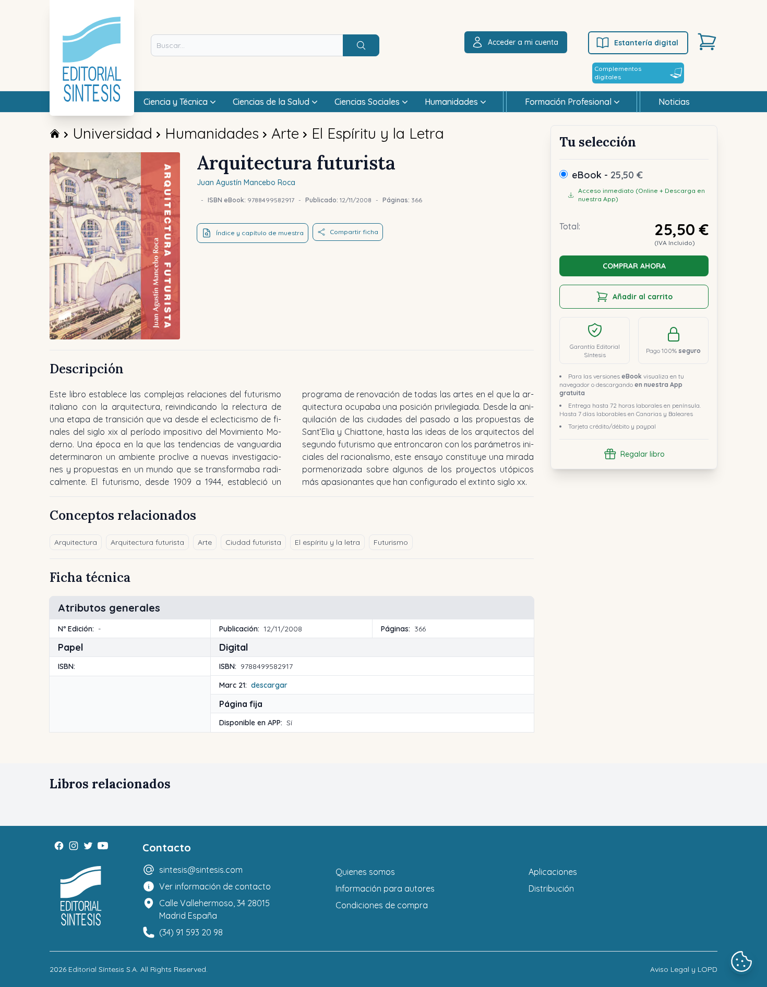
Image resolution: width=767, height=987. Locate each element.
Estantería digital (646, 42)
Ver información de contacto (215, 886)
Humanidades (212, 133)
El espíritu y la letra (327, 542)
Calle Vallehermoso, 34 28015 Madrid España (214, 909)
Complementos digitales (617, 73)
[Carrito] (707, 41)
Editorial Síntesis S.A (102, 969)
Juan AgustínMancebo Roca (246, 182)
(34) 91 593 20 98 (191, 932)
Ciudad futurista (253, 542)
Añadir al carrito (643, 296)
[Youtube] (103, 845)
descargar (269, 685)
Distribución (551, 888)
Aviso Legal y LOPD (683, 969)
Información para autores (385, 888)
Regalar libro (642, 454)
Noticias (674, 101)
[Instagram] (73, 845)
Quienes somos (365, 872)
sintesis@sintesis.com (201, 869)
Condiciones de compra (381, 905)
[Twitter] (88, 845)
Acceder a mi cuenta (523, 42)
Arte (285, 133)
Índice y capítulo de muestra (260, 233)
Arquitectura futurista (147, 542)
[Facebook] (59, 845)
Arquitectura (75, 542)
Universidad (112, 133)
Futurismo (391, 542)
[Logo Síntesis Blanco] (81, 896)
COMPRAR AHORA (634, 266)
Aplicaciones (553, 872)
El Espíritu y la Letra (377, 133)
